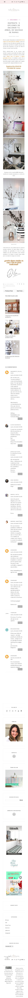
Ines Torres (12, 36)
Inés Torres (9, 971)
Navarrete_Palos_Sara (16, 372)
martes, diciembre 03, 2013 (16, 375)
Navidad (13, 285)
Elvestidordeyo (16, 424)
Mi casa (7, 920)
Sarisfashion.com (15, 415)
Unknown (14, 550)
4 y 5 (15, 244)
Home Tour (8, 925)
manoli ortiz (15, 494)
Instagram (7, 933)
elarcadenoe (7, 959)
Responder (20, 418)
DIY (6, 922)
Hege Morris (14, 480)
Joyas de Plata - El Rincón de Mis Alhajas (16, 453)
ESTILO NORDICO (13, 19)
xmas (4, 287)
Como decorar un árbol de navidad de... (11, 316)
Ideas (4, 285)
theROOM (13, 612)
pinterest (7, 930)
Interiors (7, 927)
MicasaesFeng (15, 628)
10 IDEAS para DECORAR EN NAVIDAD (12, 357)
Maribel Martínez (16, 521)
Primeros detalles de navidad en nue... (10, 336)
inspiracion (8, 285)
